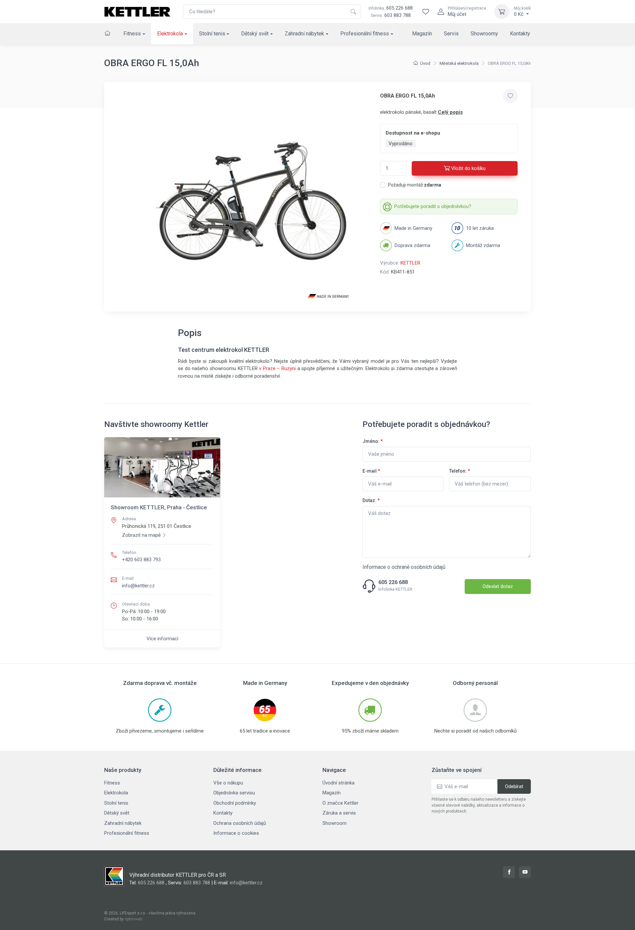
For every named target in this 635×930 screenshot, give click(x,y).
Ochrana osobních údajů (239, 823)
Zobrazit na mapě (141, 535)
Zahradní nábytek (304, 33)
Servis (451, 33)
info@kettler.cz (138, 586)
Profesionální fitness (364, 33)
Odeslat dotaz (498, 586)
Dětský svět (255, 33)
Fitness (132, 33)
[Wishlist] (425, 11)
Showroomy (484, 33)
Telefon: (459, 471)
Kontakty (520, 33)
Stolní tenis (212, 33)
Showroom (334, 823)
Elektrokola (170, 33)
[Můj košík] (501, 11)
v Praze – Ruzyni (277, 368)
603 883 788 (397, 15)
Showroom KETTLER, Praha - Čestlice (159, 507)
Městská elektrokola (459, 63)
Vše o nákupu (228, 783)
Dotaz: (371, 500)
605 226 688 (390, 8)
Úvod (425, 63)
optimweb (133, 919)
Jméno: (372, 441)
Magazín (422, 33)
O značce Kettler (340, 803)
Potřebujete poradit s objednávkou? (432, 206)
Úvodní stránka (338, 783)
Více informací (162, 639)
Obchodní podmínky (234, 803)
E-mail (371, 471)
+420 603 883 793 (141, 560)
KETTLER (410, 263)
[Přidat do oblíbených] (510, 96)
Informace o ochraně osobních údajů (403, 567)
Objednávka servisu (234, 793)
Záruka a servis (339, 813)
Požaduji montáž (414, 185)
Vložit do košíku (468, 168)
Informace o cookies (236, 833)
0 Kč (522, 11)
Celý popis (450, 112)
